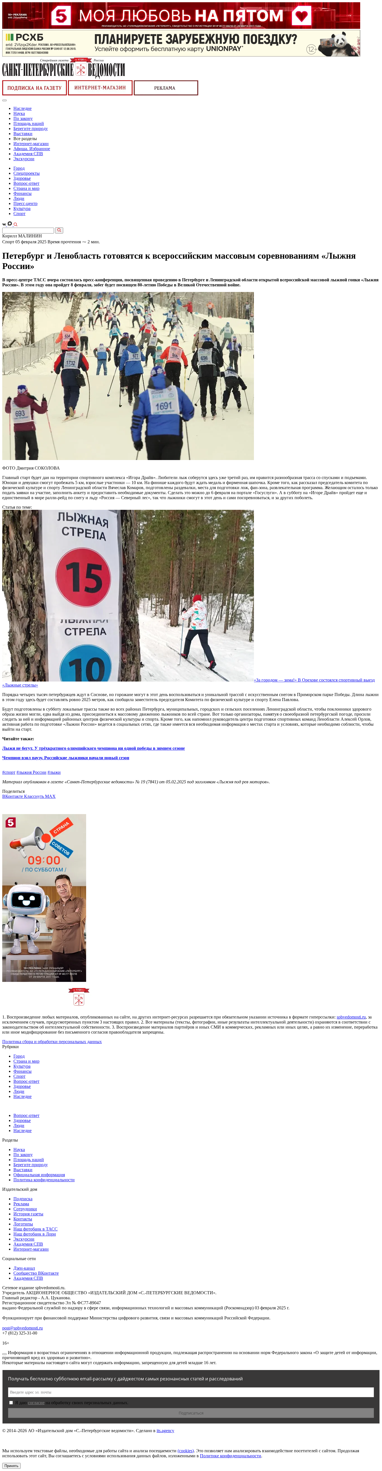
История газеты (28, 1213)
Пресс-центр (25, 203)
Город (19, 168)
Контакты (22, 1219)
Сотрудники (25, 1208)
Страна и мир (26, 188)
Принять (11, 1466)
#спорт (8, 772)
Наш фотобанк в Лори (34, 1234)
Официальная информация (39, 1174)
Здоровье (22, 178)
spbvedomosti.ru (351, 1017)
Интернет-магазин (31, 143)
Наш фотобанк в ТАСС (35, 1229)
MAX (50, 796)
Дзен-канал (24, 1268)
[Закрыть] (4, 1354)
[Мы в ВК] (4, 224)
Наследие (22, 108)
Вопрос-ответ (26, 183)
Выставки (22, 133)
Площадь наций (28, 123)
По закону (23, 118)
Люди (18, 198)
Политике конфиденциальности (230, 1455)
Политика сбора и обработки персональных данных (52, 1041)
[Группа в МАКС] (10, 224)
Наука (19, 113)
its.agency (165, 1430)
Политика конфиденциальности (44, 1179)
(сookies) (186, 1450)
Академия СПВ (28, 153)
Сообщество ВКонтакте (36, 1273)
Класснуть (34, 796)
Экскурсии (23, 158)
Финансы (22, 193)
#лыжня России (31, 772)
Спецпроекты (26, 173)
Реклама (21, 1203)
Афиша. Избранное (31, 148)
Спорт (19, 213)
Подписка (22, 1198)
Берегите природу (30, 128)
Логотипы (23, 1224)
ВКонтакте (13, 796)
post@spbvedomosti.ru (22, 1328)
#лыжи (54, 772)
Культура (21, 208)
